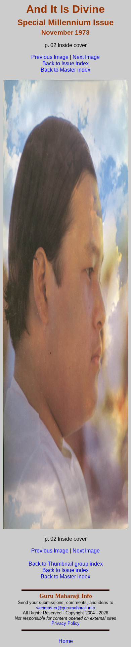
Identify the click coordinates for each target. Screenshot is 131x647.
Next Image (86, 57)
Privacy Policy (65, 623)
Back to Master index (65, 70)
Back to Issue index (65, 63)
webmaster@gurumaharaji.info (65, 607)
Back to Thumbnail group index (66, 564)
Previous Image (50, 57)
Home (65, 641)
